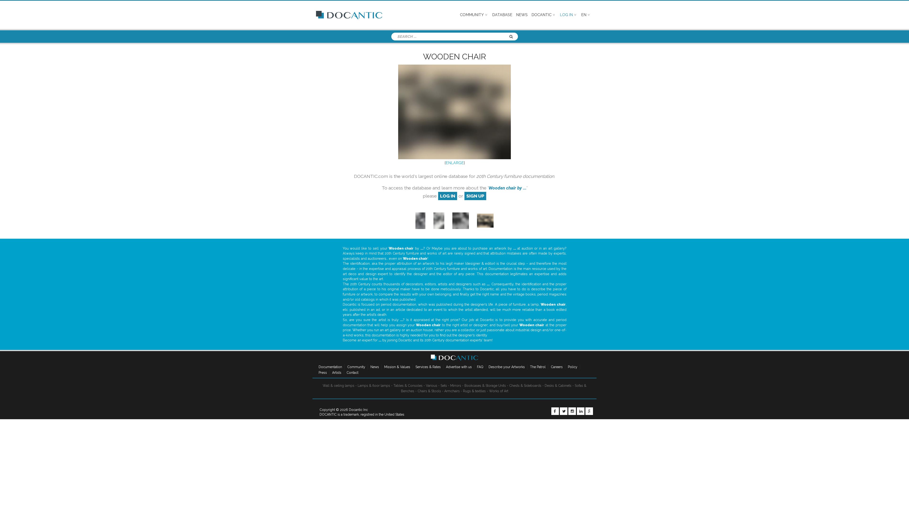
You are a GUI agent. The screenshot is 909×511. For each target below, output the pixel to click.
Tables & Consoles (408, 386)
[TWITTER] (563, 411)
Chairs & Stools (429, 391)
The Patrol (538, 367)
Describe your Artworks (507, 367)
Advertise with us (459, 367)
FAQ (480, 367)
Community (356, 367)
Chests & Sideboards (525, 386)
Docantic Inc (358, 410)
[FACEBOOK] (555, 411)
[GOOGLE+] (589, 411)
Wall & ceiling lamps (338, 386)
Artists (336, 372)
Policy (572, 367)
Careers (557, 367)
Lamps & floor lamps (374, 386)
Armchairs (452, 391)
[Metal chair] (420, 220)
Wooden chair (454, 56)
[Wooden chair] (439, 220)
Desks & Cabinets (558, 386)
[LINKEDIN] (580, 411)
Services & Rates (428, 367)
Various (431, 386)
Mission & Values (397, 367)
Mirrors (455, 386)
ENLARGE (455, 163)
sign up (475, 195)
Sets (444, 386)
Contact (352, 372)
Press (323, 372)
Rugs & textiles (474, 391)
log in (447, 195)
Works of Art (498, 391)
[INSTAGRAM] (572, 411)
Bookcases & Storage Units (485, 386)
